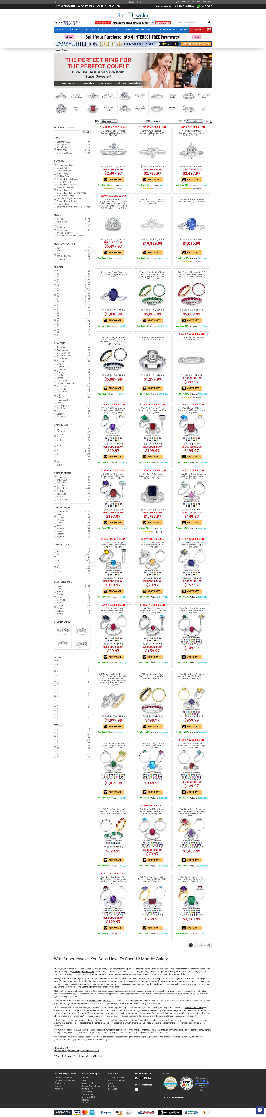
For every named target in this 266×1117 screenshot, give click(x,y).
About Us (59, 1089)
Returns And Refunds (90, 1086)
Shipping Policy (88, 1083)
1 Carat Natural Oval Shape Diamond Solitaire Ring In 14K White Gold (113, 133)
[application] (259, 1110)
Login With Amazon (184, 6)
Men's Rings (62, 168)
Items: (97, 121)
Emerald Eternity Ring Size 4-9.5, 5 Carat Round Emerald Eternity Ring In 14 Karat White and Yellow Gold (152, 275)
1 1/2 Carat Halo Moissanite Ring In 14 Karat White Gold (152, 338)
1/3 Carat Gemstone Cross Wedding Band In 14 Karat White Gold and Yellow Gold (152, 676)
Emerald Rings (63, 204)
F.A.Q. (83, 1080)
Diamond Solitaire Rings (67, 184)
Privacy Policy (87, 1089)
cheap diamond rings (194, 1008)
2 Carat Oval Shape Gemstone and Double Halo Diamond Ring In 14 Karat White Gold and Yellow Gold (191, 812)
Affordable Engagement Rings (70, 198)
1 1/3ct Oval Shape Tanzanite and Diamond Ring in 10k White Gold (191, 201)
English (132, 2)
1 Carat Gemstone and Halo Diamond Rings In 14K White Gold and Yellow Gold (113, 745)
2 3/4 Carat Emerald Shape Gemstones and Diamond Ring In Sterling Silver (152, 410)
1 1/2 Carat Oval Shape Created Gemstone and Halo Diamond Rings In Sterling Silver (152, 811)
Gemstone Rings (64, 171)
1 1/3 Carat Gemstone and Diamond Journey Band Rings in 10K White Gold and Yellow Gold (113, 811)
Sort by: (181, 121)
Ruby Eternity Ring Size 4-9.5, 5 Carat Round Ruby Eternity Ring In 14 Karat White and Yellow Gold (191, 275)
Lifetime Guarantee (63, 1078)
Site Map (85, 1100)
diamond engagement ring (100, 1001)
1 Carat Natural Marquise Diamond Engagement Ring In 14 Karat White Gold (191, 133)
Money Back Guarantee (65, 1080)
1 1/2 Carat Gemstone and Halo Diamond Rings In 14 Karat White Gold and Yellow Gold (152, 879)
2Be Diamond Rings (65, 196)
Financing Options (62, 1083)
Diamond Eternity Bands (67, 179)
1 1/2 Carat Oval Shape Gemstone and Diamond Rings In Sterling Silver (191, 745)
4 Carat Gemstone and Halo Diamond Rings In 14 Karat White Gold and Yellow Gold (191, 879)
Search (86, 132)
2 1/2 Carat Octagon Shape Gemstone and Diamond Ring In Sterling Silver (152, 745)
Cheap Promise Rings (66, 187)
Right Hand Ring (64, 182)
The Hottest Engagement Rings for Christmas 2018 (76, 1051)
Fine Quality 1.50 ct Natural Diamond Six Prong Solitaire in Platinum (152, 201)
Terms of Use (87, 1094)
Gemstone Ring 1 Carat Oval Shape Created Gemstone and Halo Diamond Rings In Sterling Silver (113, 880)
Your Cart (206, 6)
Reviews (58, 1086)
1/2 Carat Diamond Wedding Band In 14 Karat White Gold (191, 338)
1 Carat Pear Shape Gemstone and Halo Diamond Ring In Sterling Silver (191, 610)
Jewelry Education (116, 1078)
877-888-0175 (183, 2)
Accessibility (86, 1091)
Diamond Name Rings (66, 201)
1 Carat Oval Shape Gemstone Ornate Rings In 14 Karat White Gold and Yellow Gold (191, 676)
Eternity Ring (62, 173)
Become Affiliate (88, 1097)
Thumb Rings (62, 190)
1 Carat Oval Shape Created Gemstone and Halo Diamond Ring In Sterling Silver (113, 410)
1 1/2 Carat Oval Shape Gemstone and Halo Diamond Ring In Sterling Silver (113, 544)
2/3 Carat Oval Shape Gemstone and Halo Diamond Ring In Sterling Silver (191, 476)
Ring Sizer (112, 1086)
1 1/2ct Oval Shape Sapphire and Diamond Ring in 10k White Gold (113, 274)
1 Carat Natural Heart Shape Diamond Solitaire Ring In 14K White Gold (152, 133)
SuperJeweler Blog (143, 1085)
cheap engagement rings (83, 971)
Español (140, 2)
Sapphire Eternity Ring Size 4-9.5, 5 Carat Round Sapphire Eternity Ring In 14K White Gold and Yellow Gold (113, 340)
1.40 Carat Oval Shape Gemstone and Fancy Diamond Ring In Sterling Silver (152, 610)
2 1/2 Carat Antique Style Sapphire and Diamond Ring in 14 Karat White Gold (152, 476)
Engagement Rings (65, 165)
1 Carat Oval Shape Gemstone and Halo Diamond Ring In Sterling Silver (152, 544)
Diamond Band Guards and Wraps (71, 193)
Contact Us (86, 1078)
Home (57, 50)
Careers (84, 1103)
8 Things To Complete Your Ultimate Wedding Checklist (78, 1056)
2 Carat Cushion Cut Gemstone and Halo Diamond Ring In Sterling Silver (191, 544)
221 (209, 945)
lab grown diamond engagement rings (73, 207)
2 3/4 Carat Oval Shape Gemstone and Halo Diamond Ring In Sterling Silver (113, 476)
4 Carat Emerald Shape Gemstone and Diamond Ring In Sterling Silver (191, 410)
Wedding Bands (63, 176)
